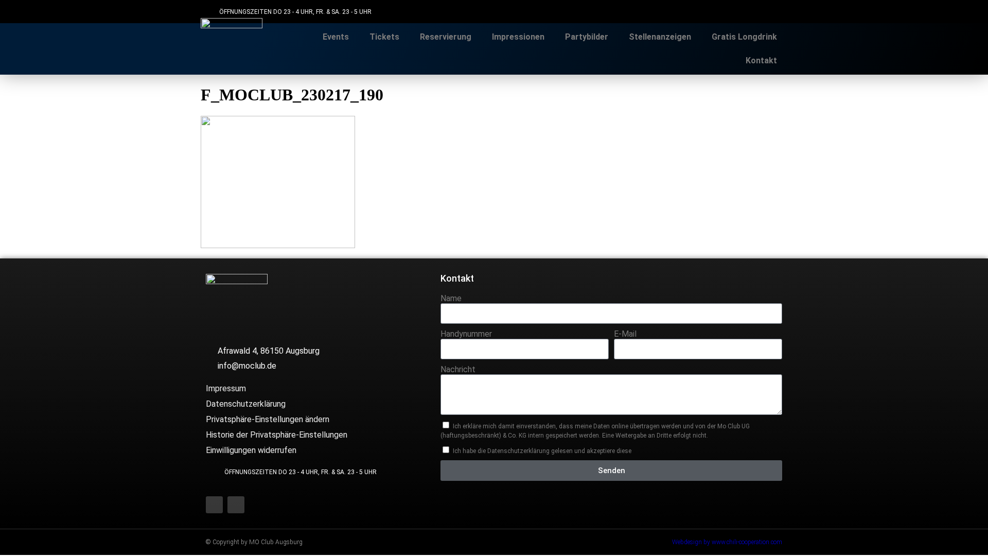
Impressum (226, 388)
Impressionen (518, 37)
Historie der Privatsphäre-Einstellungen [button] (276, 435)
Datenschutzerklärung (246, 404)
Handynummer (466, 334)
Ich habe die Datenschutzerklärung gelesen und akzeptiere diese (542, 451)
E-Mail (625, 334)
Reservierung (445, 37)
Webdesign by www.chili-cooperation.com (727, 542)
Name (451, 298)
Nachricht (457, 369)
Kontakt (761, 60)
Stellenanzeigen (660, 37)
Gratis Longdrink (744, 37)
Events (336, 37)
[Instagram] (775, 11)
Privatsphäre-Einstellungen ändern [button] (267, 419)
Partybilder (586, 37)
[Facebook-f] (752, 11)
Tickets (384, 37)
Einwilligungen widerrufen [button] (251, 450)
